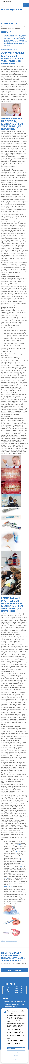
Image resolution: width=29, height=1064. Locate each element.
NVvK (19, 860)
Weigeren (16, 1055)
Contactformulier (14, 970)
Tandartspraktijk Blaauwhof (11, 10)
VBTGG (19, 845)
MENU (26, 5)
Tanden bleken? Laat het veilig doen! (14, 1008)
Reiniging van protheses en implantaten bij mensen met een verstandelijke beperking (16, 43)
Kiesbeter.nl (7, 886)
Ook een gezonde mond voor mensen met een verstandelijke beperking (15, 36)
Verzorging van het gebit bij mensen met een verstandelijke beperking (15, 39)
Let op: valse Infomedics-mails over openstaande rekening (14, 1005)
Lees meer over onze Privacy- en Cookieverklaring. (16, 1047)
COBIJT (16, 851)
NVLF (20, 866)
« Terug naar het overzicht (9, 49)
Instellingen (16, 1052)
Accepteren (16, 1059)
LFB (5, 878)
